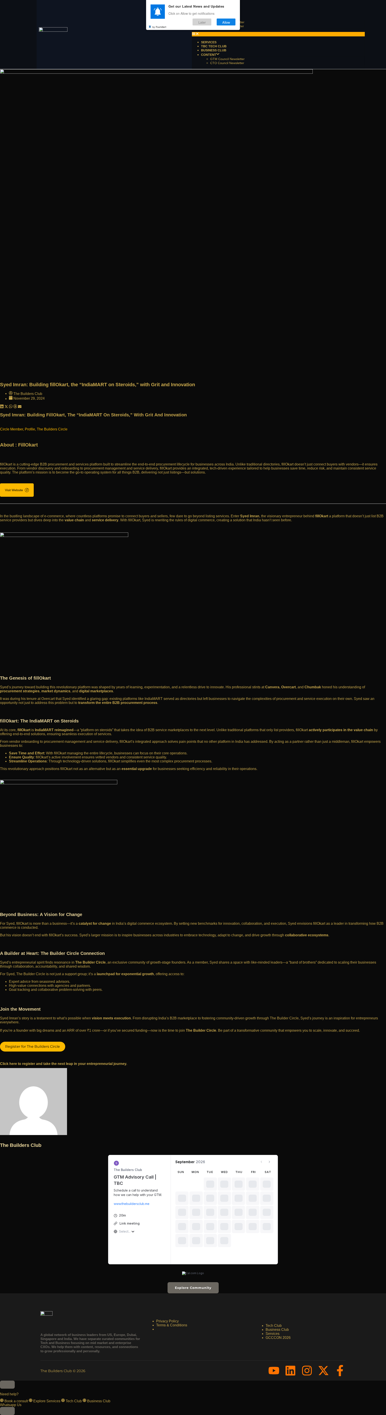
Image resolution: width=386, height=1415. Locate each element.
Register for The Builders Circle (32, 1046)
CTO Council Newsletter (227, 63)
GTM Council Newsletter (227, 59)
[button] (278, 34)
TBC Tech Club (214, 46)
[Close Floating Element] (7, 1385)
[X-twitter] (323, 1370)
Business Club (213, 50)
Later (202, 22)
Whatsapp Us (10, 1405)
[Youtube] (273, 1370)
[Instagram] (307, 1370)
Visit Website (14, 490)
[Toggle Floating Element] (7, 1411)
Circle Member (11, 429)
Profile (30, 429)
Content (208, 54)
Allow (226, 22)
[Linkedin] (290, 1370)
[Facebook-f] (340, 1370)
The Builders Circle (52, 429)
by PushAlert (159, 27)
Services (208, 42)
